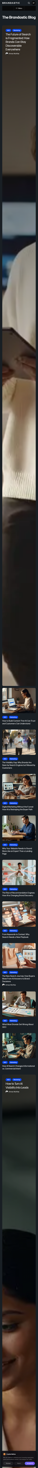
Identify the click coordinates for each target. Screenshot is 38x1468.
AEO (8, 30)
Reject (19, 1463)
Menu (20, 8)
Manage (8, 1463)
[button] (34, 3)
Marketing (17, 30)
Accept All (30, 1463)
